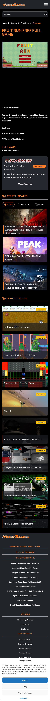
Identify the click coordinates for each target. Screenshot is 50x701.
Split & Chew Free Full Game (25, 596)
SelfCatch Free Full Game (25, 586)
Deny (25, 686)
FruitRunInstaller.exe (11, 150)
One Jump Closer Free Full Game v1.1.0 (25, 582)
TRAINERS (25, 204)
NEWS (10, 204)
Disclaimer (25, 629)
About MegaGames (25, 620)
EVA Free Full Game (25, 600)
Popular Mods (25, 648)
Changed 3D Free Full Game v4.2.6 (25, 573)
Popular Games (25, 639)
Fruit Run (25, 23)
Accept (25, 680)
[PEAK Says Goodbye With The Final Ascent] (25, 249)
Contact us (25, 624)
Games (14, 23)
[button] (46, 661)
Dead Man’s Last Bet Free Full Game (25, 605)
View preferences (25, 693)
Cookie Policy (24, 698)
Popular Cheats (25, 653)
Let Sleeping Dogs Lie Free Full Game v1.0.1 (25, 591)
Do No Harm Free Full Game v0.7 (25, 577)
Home (4, 23)
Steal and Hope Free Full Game (25, 568)
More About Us (25, 184)
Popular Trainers (25, 644)
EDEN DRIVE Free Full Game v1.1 (25, 563)
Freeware (37, 23)
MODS (41, 204)
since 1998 (38, 166)
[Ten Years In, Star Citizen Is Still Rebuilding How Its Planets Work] (25, 277)
